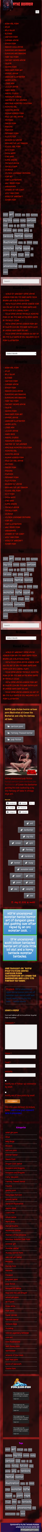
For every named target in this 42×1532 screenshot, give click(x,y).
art (11, 214)
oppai (26, 248)
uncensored (10, 266)
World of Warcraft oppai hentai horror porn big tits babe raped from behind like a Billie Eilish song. (20, 297)
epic (31, 843)
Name (8, 1053)
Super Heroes (11, 160)
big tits (7, 220)
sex (27, 254)
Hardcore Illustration (15, 77)
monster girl (11, 107)
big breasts (34, 215)
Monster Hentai (12, 110)
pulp (31, 882)
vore (20, 266)
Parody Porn (10, 123)
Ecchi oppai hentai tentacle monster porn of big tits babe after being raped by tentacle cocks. (20, 317)
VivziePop (9, 170)
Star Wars (9, 156)
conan (18, 843)
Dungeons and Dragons (15, 50)
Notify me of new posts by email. (20, 1095)
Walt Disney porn (12, 183)
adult (5, 215)
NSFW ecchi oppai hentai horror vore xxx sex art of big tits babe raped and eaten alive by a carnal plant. (21, 307)
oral (31, 876)
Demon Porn (10, 43)
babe (23, 215)
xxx (5, 272)
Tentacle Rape (11, 166)
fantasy (30, 225)
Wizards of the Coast (14, 190)
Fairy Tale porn (12, 57)
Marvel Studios (12, 93)
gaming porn (11, 67)
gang (26, 230)
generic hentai (11, 73)
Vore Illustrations (13, 180)
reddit (32, 902)
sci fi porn (10, 150)
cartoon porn (11, 37)
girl (31, 230)
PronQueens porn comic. (30, 1530)
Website (8, 1071)
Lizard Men (9, 83)
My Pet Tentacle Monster (30, 1524)
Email (8, 1062)
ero (18, 226)
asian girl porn (12, 23)
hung (30, 862)
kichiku (20, 243)
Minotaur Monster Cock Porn (18, 103)
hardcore (8, 236)
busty (22, 220)
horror (28, 236)
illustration (10, 242)
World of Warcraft (14, 196)
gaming (20, 230)
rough (20, 255)
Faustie (8, 63)
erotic (23, 226)
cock (5, 225)
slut (32, 255)
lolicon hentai (11, 87)
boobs (16, 220)
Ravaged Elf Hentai (13, 140)
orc (32, 249)
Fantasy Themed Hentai (15, 60)
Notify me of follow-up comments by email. (20, 1085)
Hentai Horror (21, 4)
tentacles (19, 260)
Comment (10, 1023)
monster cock (27, 869)
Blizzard (8, 33)
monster (8, 248)
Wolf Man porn (12, 193)
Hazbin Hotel (10, 80)
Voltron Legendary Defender (17, 173)
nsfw (18, 248)
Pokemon (9, 130)
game (15, 230)
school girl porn (13, 146)
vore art (9, 176)
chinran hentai (11, 40)
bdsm (28, 215)
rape (14, 254)
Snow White (10, 153)
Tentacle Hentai (12, 163)
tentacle (8, 260)
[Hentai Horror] (8, 5)
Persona (8, 126)
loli (25, 243)
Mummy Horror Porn (14, 113)
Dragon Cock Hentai (14, 47)
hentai (19, 236)
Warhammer (10, 186)
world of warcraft (28, 266)
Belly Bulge (10, 30)
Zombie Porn (10, 200)
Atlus (7, 27)
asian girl (18, 215)
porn (6, 254)
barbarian (28, 830)
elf (15, 226)
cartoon (31, 220)
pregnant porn (12, 133)
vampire (29, 889)
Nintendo (9, 120)
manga (35, 243)
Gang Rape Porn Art (14, 70)
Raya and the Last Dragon (16, 143)
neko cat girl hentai (14, 117)
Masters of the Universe (16, 100)
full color (7, 230)
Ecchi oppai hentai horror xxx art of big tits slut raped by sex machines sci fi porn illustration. (21, 337)
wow (35, 266)
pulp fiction (10, 136)
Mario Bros (10, 90)
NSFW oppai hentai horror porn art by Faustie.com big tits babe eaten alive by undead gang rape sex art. (20, 327)
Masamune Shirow (13, 97)
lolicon (29, 243)
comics (11, 226)
